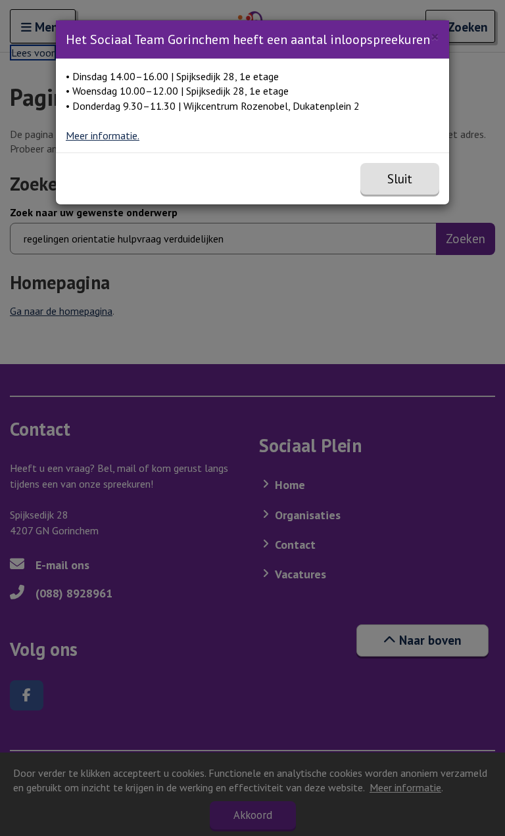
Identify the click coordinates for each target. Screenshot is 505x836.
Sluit (399, 179)
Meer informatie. (102, 135)
